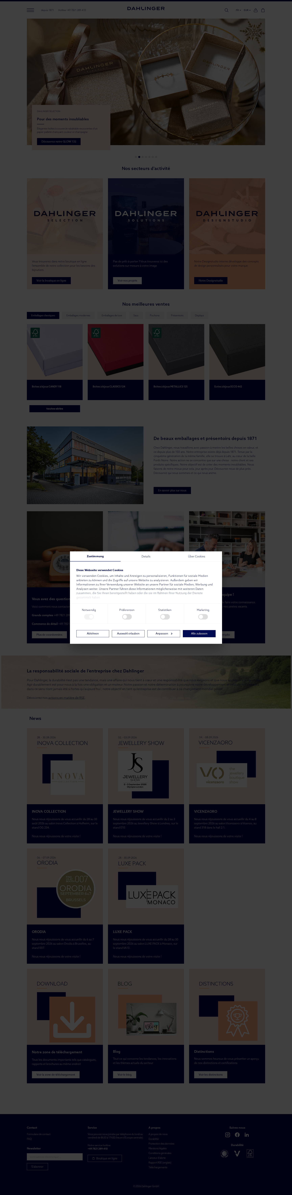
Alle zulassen (199, 634)
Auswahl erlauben (128, 634)
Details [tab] (146, 556)
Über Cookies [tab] (196, 556)
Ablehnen (93, 634)
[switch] (127, 616)
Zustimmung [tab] (95, 556)
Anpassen (162, 634)
